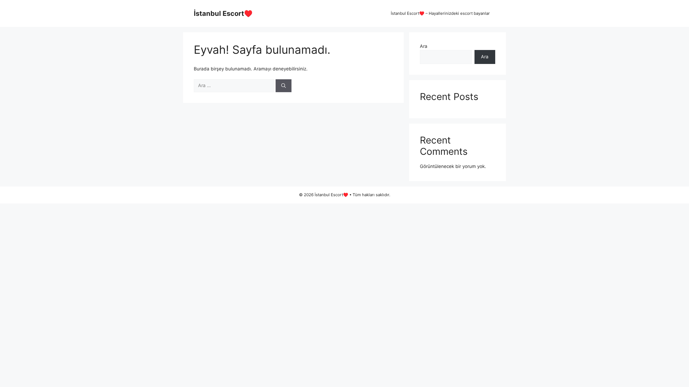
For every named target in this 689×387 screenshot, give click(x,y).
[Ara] (283, 85)
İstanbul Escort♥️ (223, 13)
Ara (423, 46)
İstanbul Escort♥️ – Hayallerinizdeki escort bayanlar (440, 13)
